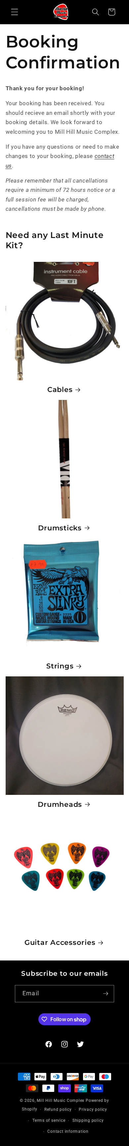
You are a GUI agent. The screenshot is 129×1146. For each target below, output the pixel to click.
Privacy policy (93, 1109)
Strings (59, 665)
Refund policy (58, 1109)
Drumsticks (60, 527)
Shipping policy (88, 1120)
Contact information (68, 1131)
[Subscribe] (105, 993)
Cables (60, 389)
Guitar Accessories (60, 942)
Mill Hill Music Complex (60, 1100)
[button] (14, 12)
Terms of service (48, 1120)
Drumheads (60, 804)
